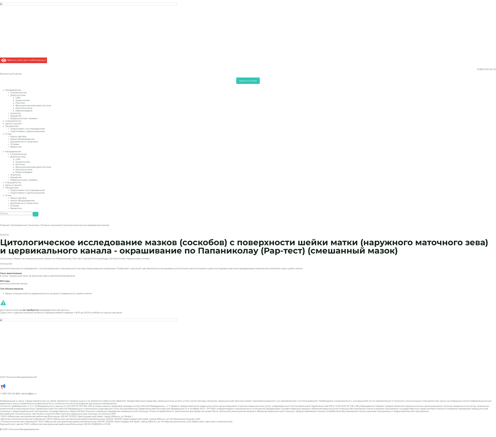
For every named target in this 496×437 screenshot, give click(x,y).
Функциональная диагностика (33, 105)
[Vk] (17, 386)
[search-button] (35, 214)
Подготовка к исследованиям (27, 128)
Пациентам (11, 126)
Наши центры (18, 136)
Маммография (24, 110)
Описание (6, 263)
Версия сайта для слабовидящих (26, 60)
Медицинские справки (23, 118)
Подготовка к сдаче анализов (27, 131)
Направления (13, 90)
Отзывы (14, 144)
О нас (8, 134)
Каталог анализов (51, 225)
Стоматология (18, 92)
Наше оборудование (22, 139)
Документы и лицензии (24, 141)
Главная (4, 225)
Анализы (15, 113)
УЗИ (18, 97)
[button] (248, 263)
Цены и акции (13, 123)
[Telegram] (31, 386)
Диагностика (18, 95)
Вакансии (16, 146)
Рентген (20, 103)
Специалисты (13, 121)
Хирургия (15, 116)
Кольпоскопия (24, 108)
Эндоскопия (23, 100)
